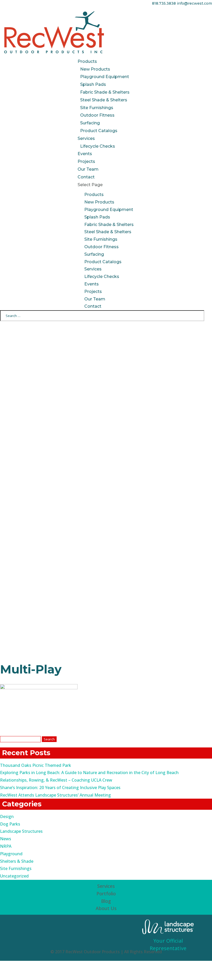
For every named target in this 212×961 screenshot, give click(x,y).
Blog (106, 901)
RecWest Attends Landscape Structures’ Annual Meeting (55, 795)
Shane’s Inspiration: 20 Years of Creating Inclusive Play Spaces (60, 787)
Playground (11, 854)
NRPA (5, 846)
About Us (106, 908)
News (5, 839)
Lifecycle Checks (97, 146)
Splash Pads (93, 84)
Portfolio (106, 893)
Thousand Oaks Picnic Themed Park (35, 765)
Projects (86, 161)
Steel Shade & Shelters (103, 99)
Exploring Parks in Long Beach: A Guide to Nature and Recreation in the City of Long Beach (89, 772)
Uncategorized (14, 876)
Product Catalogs (98, 130)
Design (7, 816)
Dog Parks (10, 824)
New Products (95, 69)
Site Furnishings (96, 107)
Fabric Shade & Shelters (105, 92)
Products (87, 61)
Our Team (88, 169)
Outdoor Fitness (97, 115)
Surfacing (90, 122)
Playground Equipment (104, 76)
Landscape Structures (21, 831)
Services (86, 138)
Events (85, 153)
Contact (86, 177)
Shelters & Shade (16, 861)
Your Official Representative (168, 944)
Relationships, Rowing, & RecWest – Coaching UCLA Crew (56, 780)
